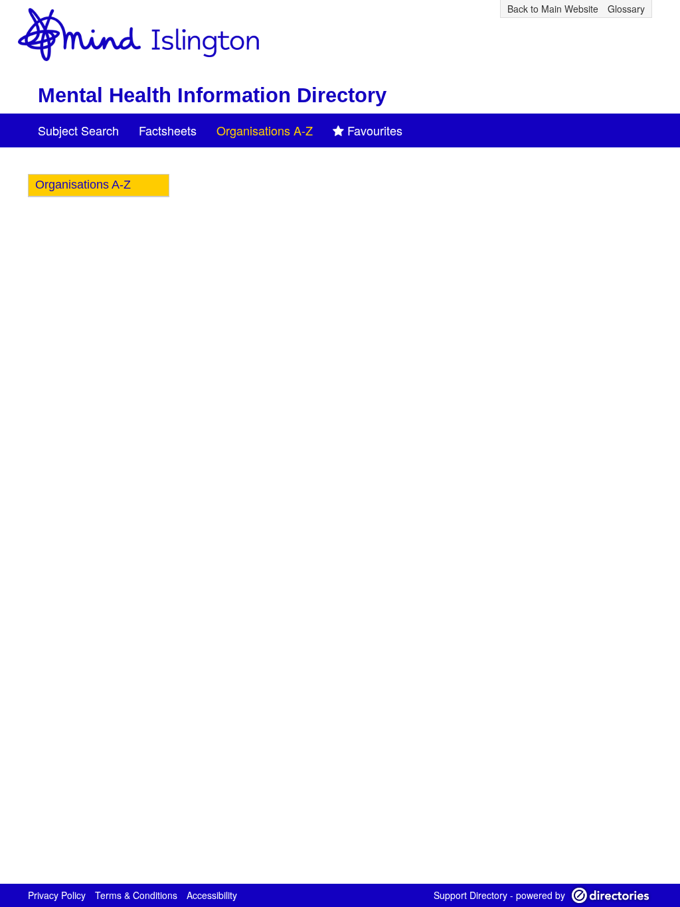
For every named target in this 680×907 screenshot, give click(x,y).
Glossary (626, 8)
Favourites (374, 130)
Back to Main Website (552, 8)
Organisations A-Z (264, 130)
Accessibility (212, 895)
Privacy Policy (57, 895)
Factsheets (168, 130)
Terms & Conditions (136, 895)
